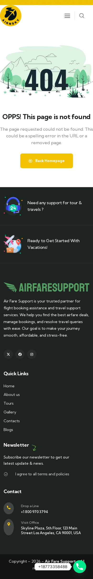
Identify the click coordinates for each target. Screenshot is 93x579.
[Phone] (79, 566)
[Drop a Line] (9, 431)
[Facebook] (20, 277)
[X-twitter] (8, 277)
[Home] (10, 10)
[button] (46, 504)
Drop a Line (30, 429)
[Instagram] (31, 277)
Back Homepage (50, 84)
